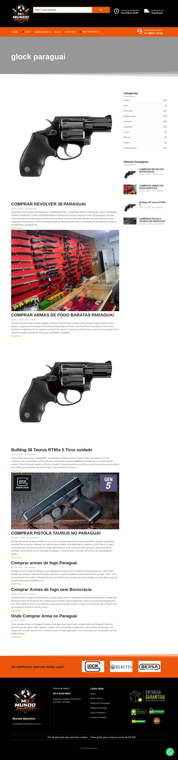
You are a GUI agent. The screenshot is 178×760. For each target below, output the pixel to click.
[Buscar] (101, 10)
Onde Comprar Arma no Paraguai (44, 616)
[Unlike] (15, 475)
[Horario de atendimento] (116, 11)
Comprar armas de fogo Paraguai (44, 563)
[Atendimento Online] (139, 31)
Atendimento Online (153, 30)
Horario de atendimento (130, 10)
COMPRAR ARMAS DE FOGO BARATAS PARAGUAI (62, 315)
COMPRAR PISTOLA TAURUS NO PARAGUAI (56, 533)
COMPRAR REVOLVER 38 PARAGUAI (48, 204)
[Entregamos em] (146, 11)
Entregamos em (157, 10)
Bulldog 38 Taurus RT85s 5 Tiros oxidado (51, 449)
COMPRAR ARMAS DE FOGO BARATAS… (151, 187)
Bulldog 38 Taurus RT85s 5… (152, 203)
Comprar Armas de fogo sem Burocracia (51, 589)
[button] (170, 752)
